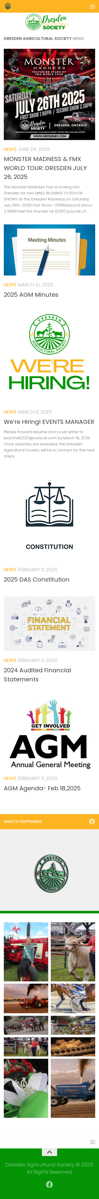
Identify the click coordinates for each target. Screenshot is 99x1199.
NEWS (10, 149)
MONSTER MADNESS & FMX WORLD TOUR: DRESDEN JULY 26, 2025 (45, 168)
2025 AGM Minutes (31, 294)
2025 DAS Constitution (37, 579)
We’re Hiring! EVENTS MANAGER (49, 422)
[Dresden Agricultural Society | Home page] (9, 6)
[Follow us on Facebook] (92, 821)
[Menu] (92, 6)
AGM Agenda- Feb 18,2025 (42, 788)
